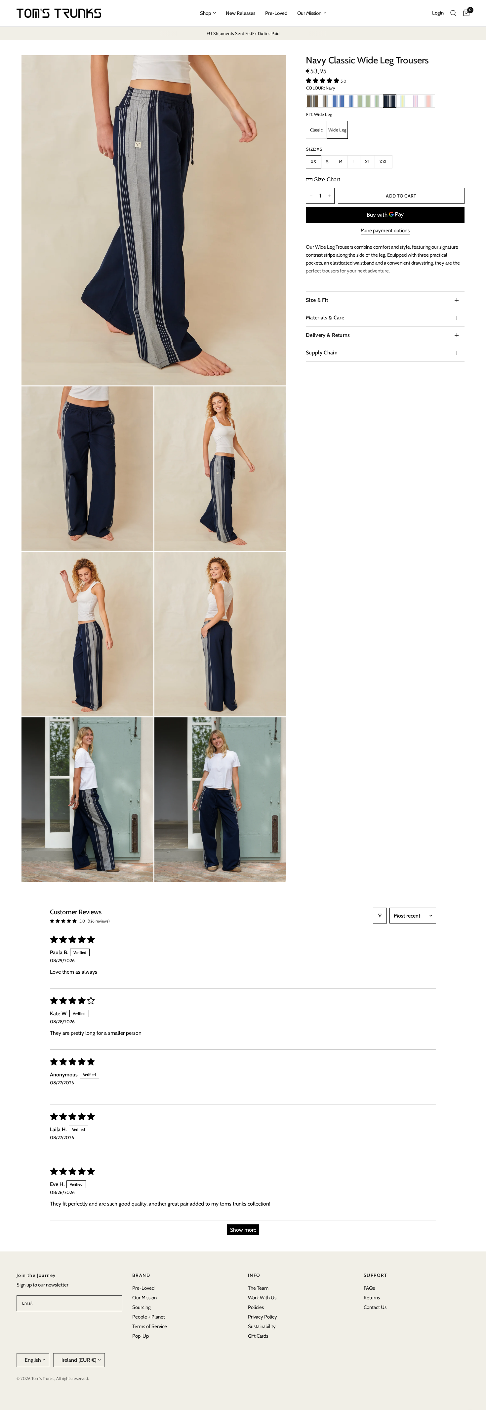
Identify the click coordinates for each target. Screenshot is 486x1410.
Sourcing (141, 1307)
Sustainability (262, 1326)
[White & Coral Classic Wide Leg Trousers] (428, 101)
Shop (205, 13)
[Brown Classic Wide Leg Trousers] (312, 101)
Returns (372, 1298)
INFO (254, 1275)
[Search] (453, 13)
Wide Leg (337, 129)
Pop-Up (140, 1336)
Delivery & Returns (328, 335)
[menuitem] (208, 13)
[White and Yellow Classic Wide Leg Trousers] (402, 101)
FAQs (369, 1288)
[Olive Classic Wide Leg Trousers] (364, 101)
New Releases (240, 13)
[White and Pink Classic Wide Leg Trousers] (415, 101)
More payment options (385, 231)
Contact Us (375, 1307)
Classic (316, 129)
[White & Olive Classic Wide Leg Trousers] (377, 101)
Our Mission (309, 13)
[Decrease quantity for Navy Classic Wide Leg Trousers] (311, 195)
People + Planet (148, 1317)
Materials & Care (325, 317)
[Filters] (380, 915)
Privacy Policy (262, 1317)
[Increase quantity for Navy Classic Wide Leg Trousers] (329, 195)
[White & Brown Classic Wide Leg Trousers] (325, 101)
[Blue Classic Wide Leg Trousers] (338, 101)
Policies (256, 1307)
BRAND (141, 1275)
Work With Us (262, 1298)
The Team (258, 1288)
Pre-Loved (276, 13)
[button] (323, 80)
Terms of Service (149, 1326)
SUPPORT (375, 1275)
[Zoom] (272, 69)
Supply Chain (322, 352)
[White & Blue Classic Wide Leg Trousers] (351, 101)
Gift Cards (258, 1336)
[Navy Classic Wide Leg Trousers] (389, 101)
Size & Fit (317, 300)
